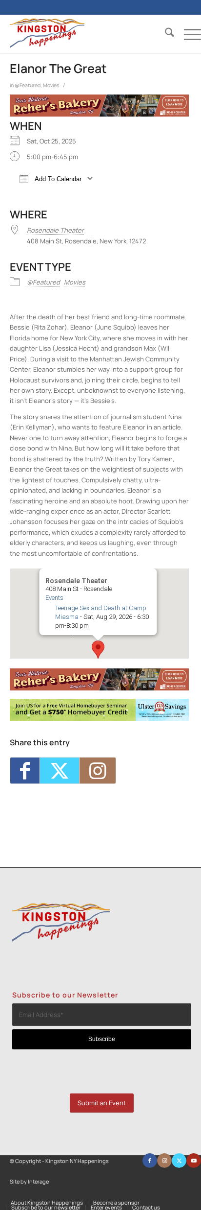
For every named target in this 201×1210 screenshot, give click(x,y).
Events (54, 597)
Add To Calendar (57, 179)
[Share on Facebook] (25, 770)
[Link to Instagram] (98, 770)
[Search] (164, 33)
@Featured (27, 85)
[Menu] (187, 33)
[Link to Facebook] (149, 1160)
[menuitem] (164, 33)
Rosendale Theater (55, 230)
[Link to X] (179, 1160)
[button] (98, 650)
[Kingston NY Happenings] (86, 33)
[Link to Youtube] (193, 1160)
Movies (51, 85)
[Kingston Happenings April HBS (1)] (99, 718)
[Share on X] (59, 770)
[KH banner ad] (99, 114)
